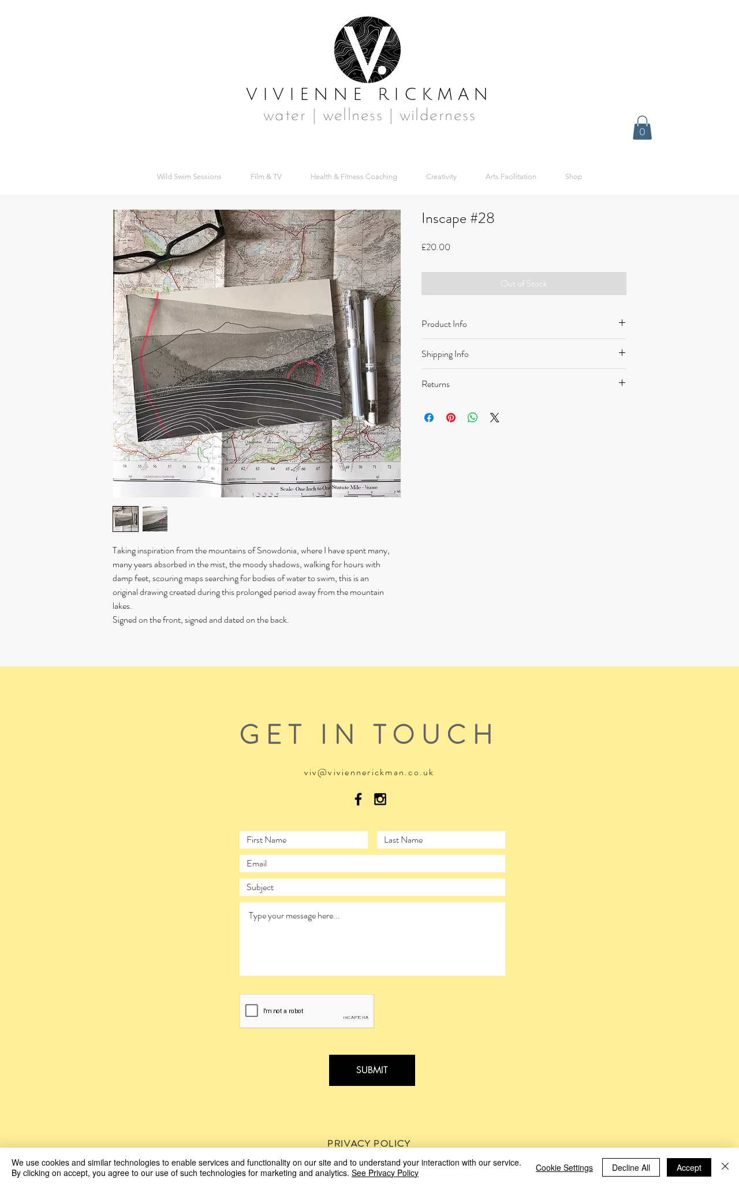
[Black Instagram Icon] (380, 799)
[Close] (725, 1167)
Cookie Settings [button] (564, 1167)
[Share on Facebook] (429, 418)
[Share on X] (495, 418)
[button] (642, 128)
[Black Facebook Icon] (358, 799)
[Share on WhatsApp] (473, 418)
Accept (689, 1167)
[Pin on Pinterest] (451, 418)
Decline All (631, 1167)
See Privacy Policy (385, 1172)
